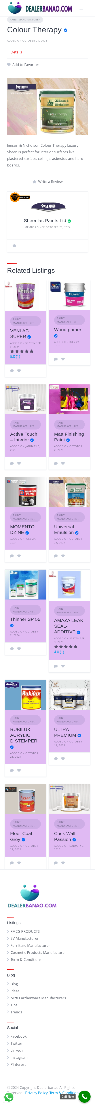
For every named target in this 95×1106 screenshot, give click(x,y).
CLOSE (87, 555)
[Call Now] (84, 1097)
